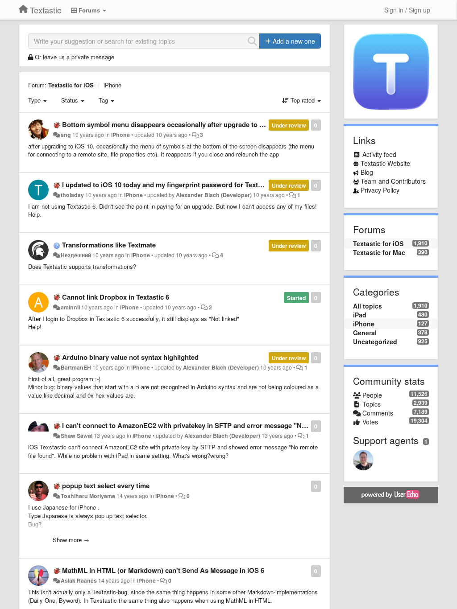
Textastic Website (385, 163)
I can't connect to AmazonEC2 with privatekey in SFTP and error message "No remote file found (211, 425)
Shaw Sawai (76, 436)
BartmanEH (76, 367)
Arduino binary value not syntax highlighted (130, 357)
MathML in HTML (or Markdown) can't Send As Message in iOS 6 (163, 570)
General (365, 332)
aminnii (70, 307)
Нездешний (76, 255)
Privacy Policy (380, 189)
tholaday (72, 195)
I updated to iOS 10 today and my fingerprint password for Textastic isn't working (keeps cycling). (214, 184)
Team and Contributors (393, 181)
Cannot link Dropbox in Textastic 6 (115, 297)
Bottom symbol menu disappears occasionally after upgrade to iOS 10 (171, 124)
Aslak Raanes (79, 580)
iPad (359, 314)
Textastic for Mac (379, 252)
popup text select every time (106, 485)
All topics (367, 305)
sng (66, 135)
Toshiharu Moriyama (88, 496)
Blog (367, 172)
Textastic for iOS (71, 85)
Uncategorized (375, 341)
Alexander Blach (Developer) (214, 195)
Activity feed (379, 154)
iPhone (112, 85)
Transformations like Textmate (109, 245)
